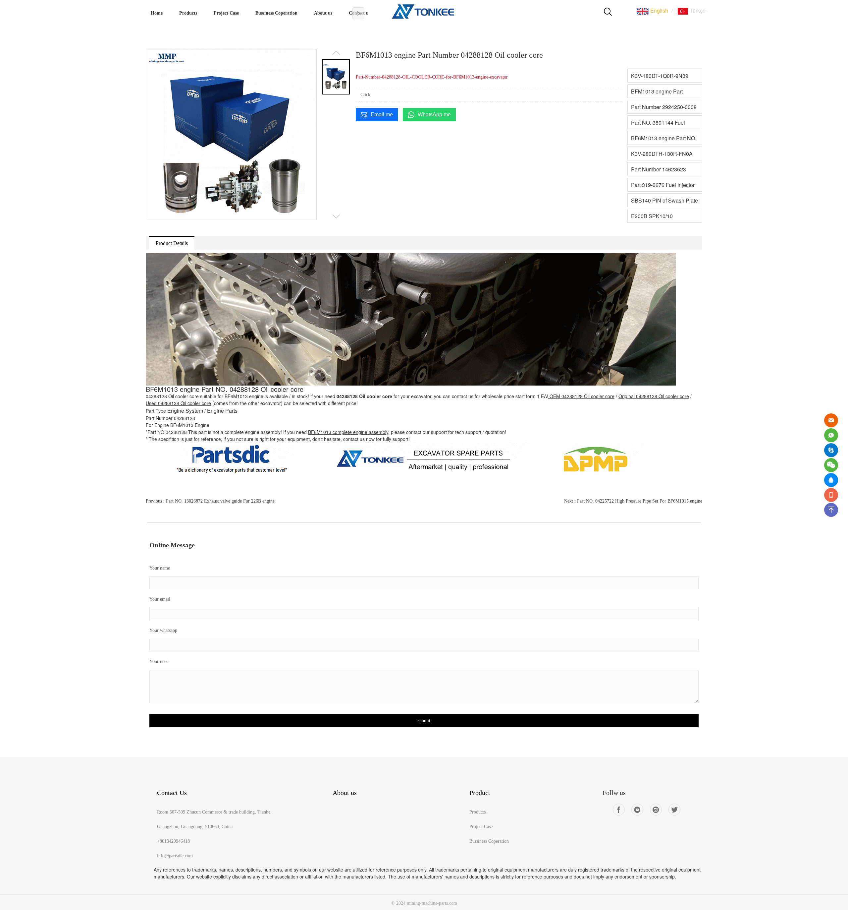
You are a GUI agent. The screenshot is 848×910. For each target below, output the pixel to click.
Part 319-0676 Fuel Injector (663, 185)
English (658, 10)
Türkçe (697, 10)
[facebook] (619, 810)
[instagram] (656, 810)
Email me (382, 114)
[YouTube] (637, 810)
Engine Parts (222, 410)
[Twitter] (674, 810)
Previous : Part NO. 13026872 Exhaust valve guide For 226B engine (210, 501)
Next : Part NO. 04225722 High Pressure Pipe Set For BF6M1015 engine (633, 501)
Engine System (185, 410)
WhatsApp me (434, 114)
